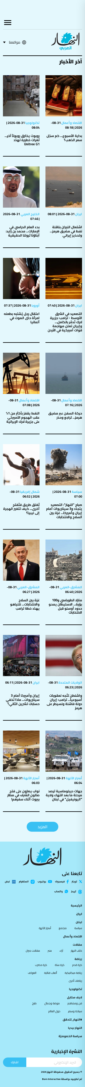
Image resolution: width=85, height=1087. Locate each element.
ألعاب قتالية (50, 972)
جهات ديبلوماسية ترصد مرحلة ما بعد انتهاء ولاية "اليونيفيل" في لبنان (64, 795)
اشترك (14, 1062)
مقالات (77, 944)
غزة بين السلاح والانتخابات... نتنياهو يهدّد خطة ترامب (25, 604)
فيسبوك (60, 882)
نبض (7, 882)
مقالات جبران (33, 950)
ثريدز (73, 892)
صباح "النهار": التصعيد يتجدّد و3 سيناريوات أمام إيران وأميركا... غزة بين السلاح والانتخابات (64, 511)
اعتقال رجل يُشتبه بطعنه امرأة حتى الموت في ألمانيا (22, 318)
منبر (50, 950)
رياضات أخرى (75, 980)
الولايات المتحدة (70, 682)
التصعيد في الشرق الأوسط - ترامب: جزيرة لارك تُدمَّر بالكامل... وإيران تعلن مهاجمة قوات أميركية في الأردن (65, 322)
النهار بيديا (75, 1027)
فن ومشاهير (74, 1003)
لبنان (79, 922)
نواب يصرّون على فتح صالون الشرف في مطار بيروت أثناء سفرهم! (23, 795)
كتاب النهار (76, 950)
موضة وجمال (52, 1003)
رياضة (78, 959)
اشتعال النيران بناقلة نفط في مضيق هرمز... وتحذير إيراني (66, 231)
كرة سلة (59, 964)
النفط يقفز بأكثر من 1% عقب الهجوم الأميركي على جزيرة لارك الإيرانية (23, 417)
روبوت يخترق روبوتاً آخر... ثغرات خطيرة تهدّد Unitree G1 (22, 140)
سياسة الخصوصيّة (70, 1036)
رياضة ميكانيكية (73, 972)
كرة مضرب (41, 964)
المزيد (42, 826)
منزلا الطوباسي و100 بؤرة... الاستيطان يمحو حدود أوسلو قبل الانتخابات (65, 606)
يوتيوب (42, 881)
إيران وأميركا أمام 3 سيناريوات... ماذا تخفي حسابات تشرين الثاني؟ (23, 700)
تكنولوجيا (32, 123)
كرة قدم (77, 964)
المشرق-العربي (70, 587)
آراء (61, 950)
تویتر (74, 881)
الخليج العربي (30, 214)
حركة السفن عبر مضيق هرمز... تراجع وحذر (65, 415)
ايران (78, 214)
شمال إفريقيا (29, 492)
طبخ (34, 1003)
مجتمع (63, 928)
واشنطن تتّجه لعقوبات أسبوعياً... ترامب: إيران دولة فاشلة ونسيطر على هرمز (64, 702)
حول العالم (54, 1011)
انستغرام (24, 882)
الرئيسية (76, 905)
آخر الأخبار (70, 61)
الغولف (32, 972)
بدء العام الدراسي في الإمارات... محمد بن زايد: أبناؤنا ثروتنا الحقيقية (23, 231)
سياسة (76, 492)
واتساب (58, 891)
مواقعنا (14, 42)
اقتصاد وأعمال (71, 123)
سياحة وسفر (75, 1011)
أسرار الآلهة (73, 778)
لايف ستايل (74, 997)
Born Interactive (51, 1079)
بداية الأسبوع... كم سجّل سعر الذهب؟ (64, 138)
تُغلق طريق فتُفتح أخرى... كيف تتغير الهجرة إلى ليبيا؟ (21, 509)
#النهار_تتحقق (72, 1019)
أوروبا (35, 305)
